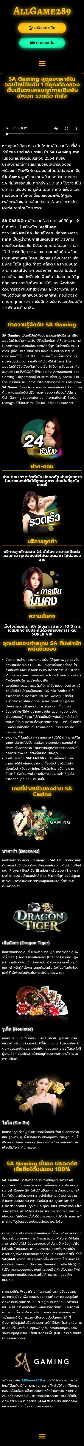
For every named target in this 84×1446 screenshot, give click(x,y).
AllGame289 (42, 10)
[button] (42, 63)
